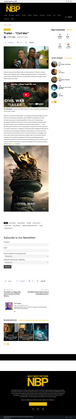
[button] (68, 17)
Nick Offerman (17, 225)
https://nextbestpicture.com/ (21, 305)
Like (68, 34)
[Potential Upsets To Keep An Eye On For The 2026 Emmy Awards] (26, 332)
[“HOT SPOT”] (54, 72)
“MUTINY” (60, 95)
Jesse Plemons (36, 223)
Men (41, 124)
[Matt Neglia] (5, 37)
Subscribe (68, 44)
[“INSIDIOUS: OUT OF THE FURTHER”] (41, 332)
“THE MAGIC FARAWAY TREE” (64, 80)
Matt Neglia (12, 37)
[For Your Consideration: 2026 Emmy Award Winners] (11, 332)
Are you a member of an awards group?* (15, 253)
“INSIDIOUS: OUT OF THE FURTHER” (41, 339)
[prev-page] (5, 344)
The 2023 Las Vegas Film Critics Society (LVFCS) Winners (12, 294)
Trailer (41, 225)
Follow (60, 34)
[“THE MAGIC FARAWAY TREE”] (54, 80)
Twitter (13, 143)
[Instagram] (68, 1)
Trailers (10, 25)
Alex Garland (12, 223)
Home (5, 25)
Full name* (7, 242)
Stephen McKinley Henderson (29, 225)
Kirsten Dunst (7, 225)
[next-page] (8, 344)
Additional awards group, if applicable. (14, 259)
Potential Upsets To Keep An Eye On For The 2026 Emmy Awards (26, 338)
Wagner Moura (8, 228)
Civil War (29, 223)
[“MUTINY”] (54, 95)
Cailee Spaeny (21, 223)
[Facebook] (66, 1)
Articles (10, 335)
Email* (5, 247)
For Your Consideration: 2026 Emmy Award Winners (11, 338)
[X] (71, 1)
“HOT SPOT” (61, 72)
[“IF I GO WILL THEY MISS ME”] (54, 64)
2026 (41, 336)
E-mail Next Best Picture (38, 404)
